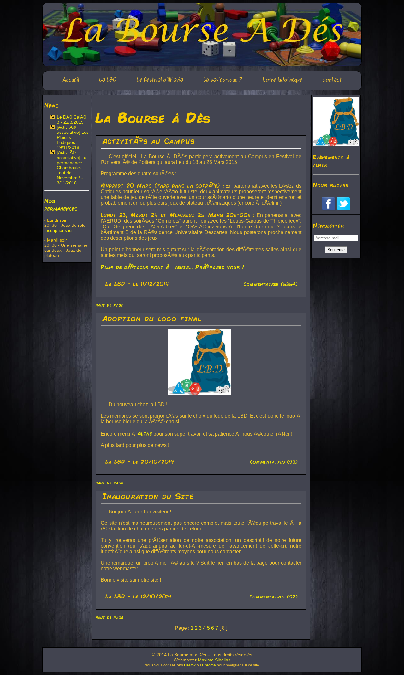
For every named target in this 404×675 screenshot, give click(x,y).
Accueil (70, 80)
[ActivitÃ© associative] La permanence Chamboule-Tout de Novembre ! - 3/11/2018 (71, 167)
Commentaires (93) (274, 462)
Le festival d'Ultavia (160, 80)
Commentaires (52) (274, 596)
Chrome (209, 665)
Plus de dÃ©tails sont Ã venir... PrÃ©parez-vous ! (173, 267)
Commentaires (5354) (271, 284)
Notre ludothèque (282, 80)
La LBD (107, 80)
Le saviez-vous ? (222, 80)
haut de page (109, 304)
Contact (332, 80)
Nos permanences (61, 204)
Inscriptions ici (58, 230)
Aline (145, 433)
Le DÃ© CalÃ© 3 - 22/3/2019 (71, 120)
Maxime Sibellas (214, 659)
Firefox (190, 665)
